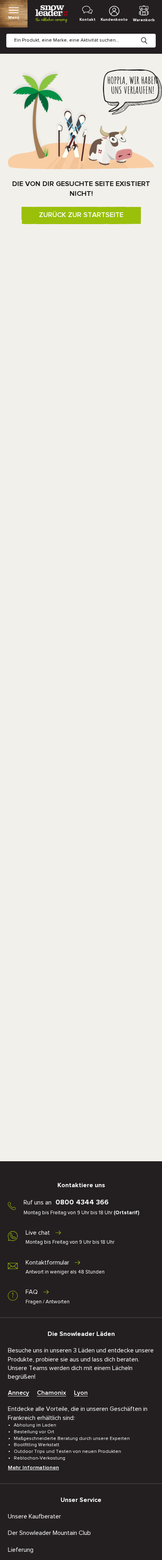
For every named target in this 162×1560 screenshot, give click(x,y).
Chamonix (51, 1393)
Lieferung (20, 1550)
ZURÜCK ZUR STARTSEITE (81, 215)
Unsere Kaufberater (34, 1516)
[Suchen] (150, 34)
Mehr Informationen (33, 1468)
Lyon (81, 1393)
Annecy (18, 1393)
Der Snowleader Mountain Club (49, 1533)
